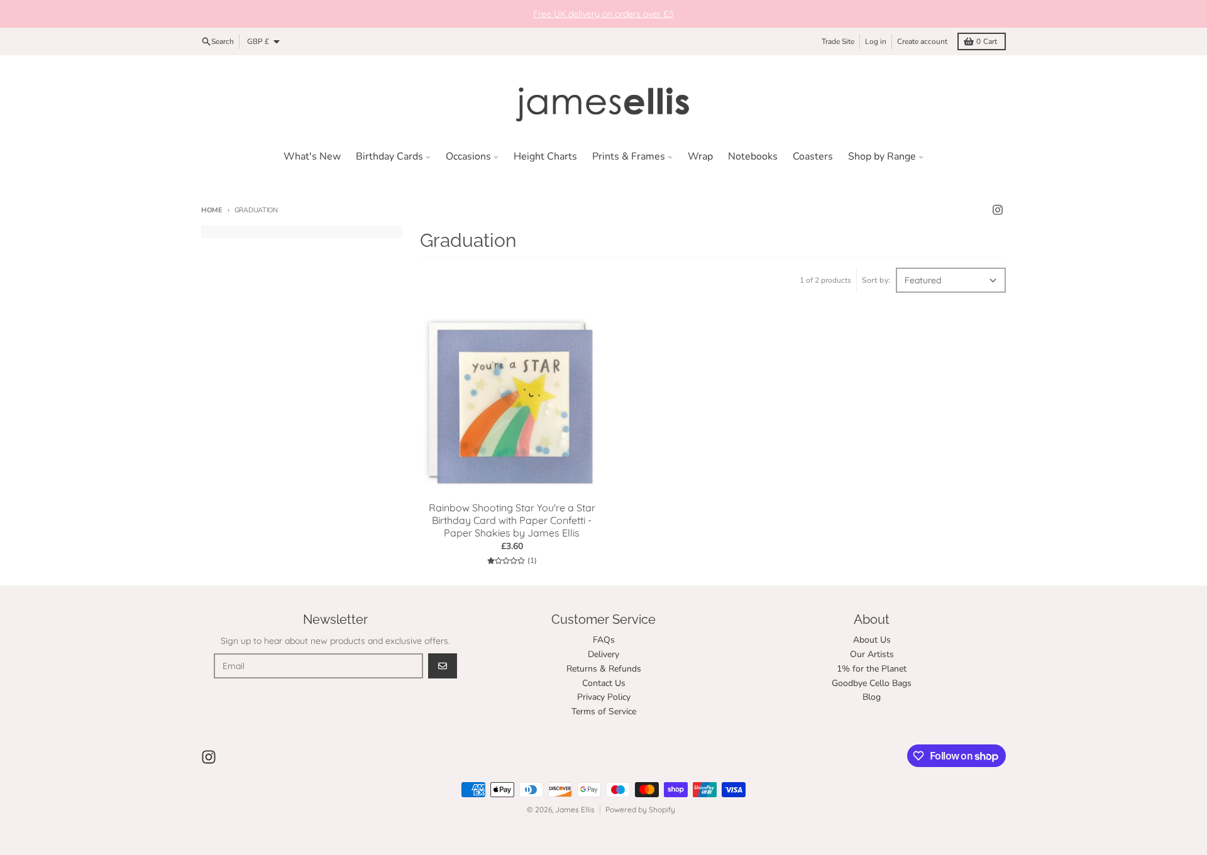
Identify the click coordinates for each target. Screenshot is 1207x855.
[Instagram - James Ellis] (997, 210)
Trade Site (838, 41)
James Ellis (575, 809)
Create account (922, 41)
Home (212, 210)
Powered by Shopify (640, 809)
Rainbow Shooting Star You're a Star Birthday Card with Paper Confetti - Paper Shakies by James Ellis (512, 520)
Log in (875, 41)
